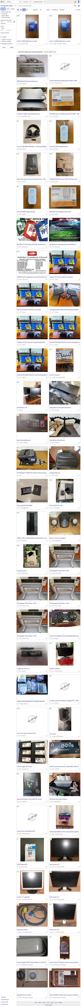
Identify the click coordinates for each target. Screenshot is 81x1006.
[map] (26, 9)
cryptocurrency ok (6, 39)
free (3, 28)
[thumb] (20, 9)
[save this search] (78, 5)
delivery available (6, 41)
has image (4, 13)
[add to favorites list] (18, 44)
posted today (5, 15)
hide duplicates (6, 17)
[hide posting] (46, 44)
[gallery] (23, 9)
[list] (17, 9)
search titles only (6, 12)
